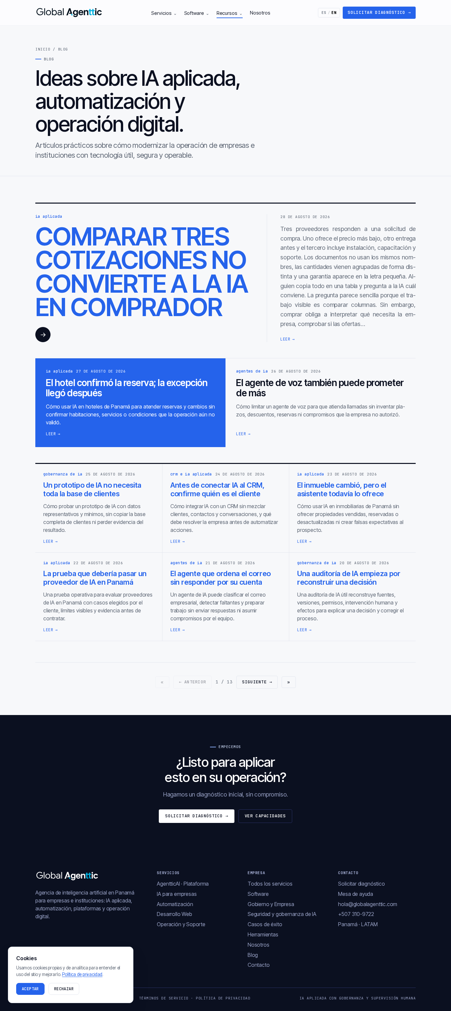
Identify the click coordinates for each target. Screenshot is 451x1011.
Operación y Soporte (181, 924)
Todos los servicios (270, 883)
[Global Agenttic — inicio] (69, 12)
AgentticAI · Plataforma (183, 883)
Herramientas (263, 934)
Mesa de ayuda (355, 894)
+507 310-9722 (356, 914)
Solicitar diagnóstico (379, 12)
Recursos (230, 13)
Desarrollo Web (174, 914)
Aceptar (30, 989)
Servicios (164, 13)
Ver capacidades (265, 816)
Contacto (259, 965)
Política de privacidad (223, 998)
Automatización (175, 904)
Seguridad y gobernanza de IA (282, 914)
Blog (253, 955)
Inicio (42, 49)
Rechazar (64, 989)
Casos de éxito (265, 924)
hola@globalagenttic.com (367, 904)
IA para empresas (176, 894)
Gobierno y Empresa (271, 904)
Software (196, 13)
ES (329, 12)
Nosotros (260, 13)
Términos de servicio (164, 998)
